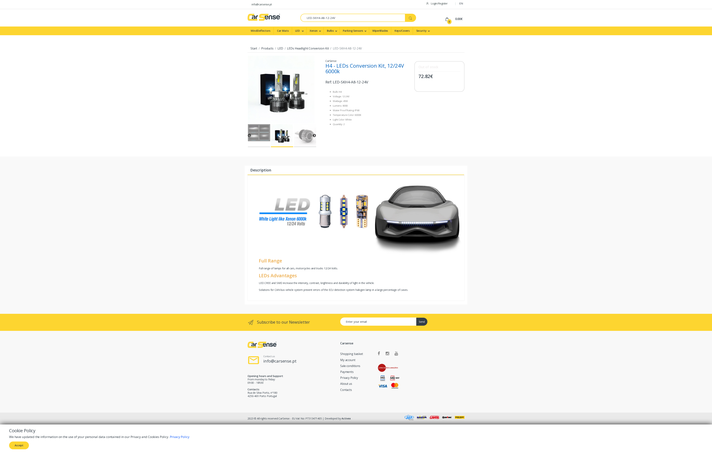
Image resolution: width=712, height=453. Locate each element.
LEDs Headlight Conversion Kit (308, 48)
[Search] (410, 18)
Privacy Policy (349, 378)
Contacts (346, 390)
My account (347, 360)
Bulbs (330, 30)
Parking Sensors (353, 30)
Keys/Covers (402, 30)
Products (267, 48)
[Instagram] (387, 354)
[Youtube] (396, 354)
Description (260, 170)
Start (253, 48)
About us (346, 384)
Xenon (314, 30)
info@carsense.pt (262, 4)
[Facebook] (379, 354)
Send (422, 321)
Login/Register (439, 3)
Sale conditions (350, 366)
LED (297, 30)
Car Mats (283, 30)
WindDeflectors (260, 30)
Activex (346, 418)
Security (421, 30)
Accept (19, 445)
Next (314, 136)
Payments (347, 372)
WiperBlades (380, 30)
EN (461, 3)
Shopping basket (351, 354)
